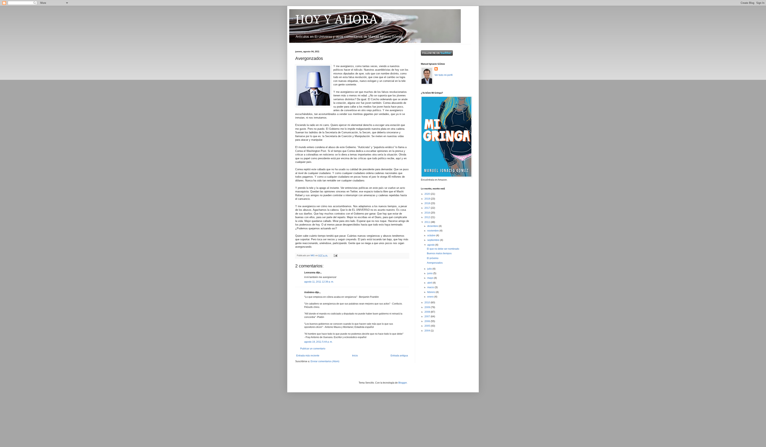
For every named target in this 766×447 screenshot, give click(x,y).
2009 (427, 307)
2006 (427, 321)
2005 (427, 325)
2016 (427, 212)
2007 (427, 316)
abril (430, 282)
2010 (427, 302)
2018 (427, 203)
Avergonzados (435, 262)
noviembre (433, 230)
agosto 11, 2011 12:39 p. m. (319, 281)
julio (429, 268)
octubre (431, 235)
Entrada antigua (399, 355)
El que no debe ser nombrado (443, 248)
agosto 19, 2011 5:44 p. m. (318, 341)
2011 (427, 222)
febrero (431, 292)
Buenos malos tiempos (439, 253)
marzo (431, 287)
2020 (427, 194)
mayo (430, 278)
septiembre (433, 240)
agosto (431, 244)
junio (430, 273)
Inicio (355, 355)
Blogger (402, 382)
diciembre (433, 226)
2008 (427, 312)
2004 (427, 330)
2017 (427, 208)
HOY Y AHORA (336, 19)
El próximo (432, 258)
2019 (427, 198)
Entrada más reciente (307, 355)
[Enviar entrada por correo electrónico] (335, 255)
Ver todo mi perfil (443, 75)
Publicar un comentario (312, 348)
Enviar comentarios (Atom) (325, 361)
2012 (427, 217)
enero (430, 296)
